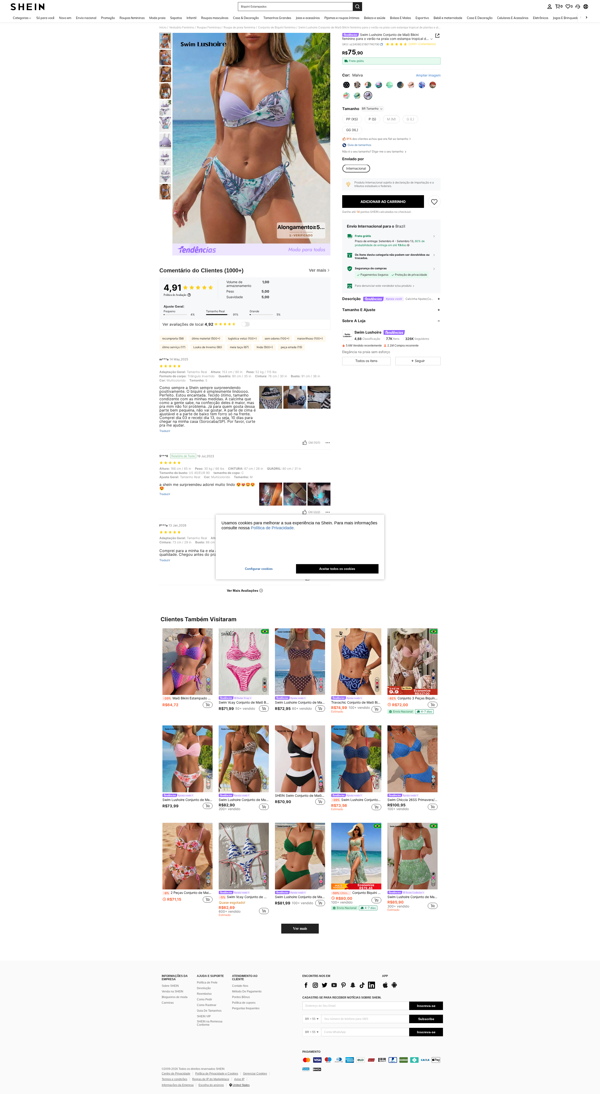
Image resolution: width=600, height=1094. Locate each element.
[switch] (245, 324)
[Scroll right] (586, 17)
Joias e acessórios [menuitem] (308, 18)
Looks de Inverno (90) (207, 347)
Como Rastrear (206, 1005)
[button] (578, 6)
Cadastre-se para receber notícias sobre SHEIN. (341, 997)
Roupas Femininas (209, 27)
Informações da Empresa (178, 1085)
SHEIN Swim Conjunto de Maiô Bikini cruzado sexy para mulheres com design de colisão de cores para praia (300, 795)
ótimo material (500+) (206, 338)
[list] (339, 985)
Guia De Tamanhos (209, 1010)
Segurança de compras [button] (371, 268)
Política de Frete (207, 982)
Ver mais (300, 928)
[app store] (385, 987)
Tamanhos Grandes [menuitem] (277, 18)
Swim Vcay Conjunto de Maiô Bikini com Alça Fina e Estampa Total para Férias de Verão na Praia (244, 702)
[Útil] (305, 443)
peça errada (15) (291, 347)
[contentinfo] (372, 1060)
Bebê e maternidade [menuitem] (448, 18)
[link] (559, 6)
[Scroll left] (580, 17)
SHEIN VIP (204, 1016)
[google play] (394, 987)
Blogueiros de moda (175, 997)
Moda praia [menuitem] (157, 18)
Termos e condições (174, 1079)
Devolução (204, 988)
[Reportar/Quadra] (327, 443)
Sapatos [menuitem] (176, 18)
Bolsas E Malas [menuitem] (400, 18)
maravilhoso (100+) (310, 338)
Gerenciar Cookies (255, 1073)
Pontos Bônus (241, 997)
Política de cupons (243, 1002)
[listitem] (187, 673)
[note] (412, 690)
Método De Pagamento (247, 991)
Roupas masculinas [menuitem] (214, 18)
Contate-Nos (240, 985)
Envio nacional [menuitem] (86, 18)
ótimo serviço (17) (173, 347)
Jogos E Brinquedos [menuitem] (566, 18)
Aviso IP (239, 1079)
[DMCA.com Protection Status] (317, 1069)
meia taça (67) (239, 347)
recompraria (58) (173, 338)
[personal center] (549, 6)
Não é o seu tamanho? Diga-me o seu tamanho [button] (373, 151)
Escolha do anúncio (211, 1085)
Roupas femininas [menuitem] (132, 18)
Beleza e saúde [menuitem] (374, 18)
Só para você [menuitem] (45, 18)
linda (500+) (265, 347)
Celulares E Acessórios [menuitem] (512, 18)
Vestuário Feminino (181, 27)
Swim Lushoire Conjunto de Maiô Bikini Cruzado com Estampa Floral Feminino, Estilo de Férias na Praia (187, 800)
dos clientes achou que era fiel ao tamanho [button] (377, 139)
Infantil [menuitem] (191, 18)
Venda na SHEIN (172, 991)
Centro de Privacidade (176, 1073)
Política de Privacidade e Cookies (216, 1073)
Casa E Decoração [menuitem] (479, 18)
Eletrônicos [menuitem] (540, 18)
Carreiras (168, 1002)
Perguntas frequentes (245, 1008)
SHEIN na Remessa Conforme (209, 1023)
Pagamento (311, 1051)
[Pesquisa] (357, 6)
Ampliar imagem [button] (428, 75)
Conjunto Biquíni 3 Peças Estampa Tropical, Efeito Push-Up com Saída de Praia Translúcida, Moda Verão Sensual (356, 893)
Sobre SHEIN (170, 985)
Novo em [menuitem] (65, 18)
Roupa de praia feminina (239, 27)
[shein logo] (28, 6)
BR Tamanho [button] (370, 109)
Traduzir (164, 431)
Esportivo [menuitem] (422, 18)
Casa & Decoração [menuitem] (246, 18)
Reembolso (204, 993)
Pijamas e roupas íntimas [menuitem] (341, 18)
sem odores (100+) (277, 338)
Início (162, 27)
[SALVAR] (434, 201)
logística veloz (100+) (242, 338)
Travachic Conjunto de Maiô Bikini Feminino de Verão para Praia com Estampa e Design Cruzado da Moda (356, 702)
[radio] (346, 85)
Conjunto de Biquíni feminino (277, 27)
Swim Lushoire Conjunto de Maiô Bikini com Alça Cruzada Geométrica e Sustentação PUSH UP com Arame (244, 800)
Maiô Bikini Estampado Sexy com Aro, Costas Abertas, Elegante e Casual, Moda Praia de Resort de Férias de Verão (188, 698)
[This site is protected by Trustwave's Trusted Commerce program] (305, 1069)
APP (385, 976)
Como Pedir (204, 999)
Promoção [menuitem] (108, 18)
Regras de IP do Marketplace (210, 1079)
